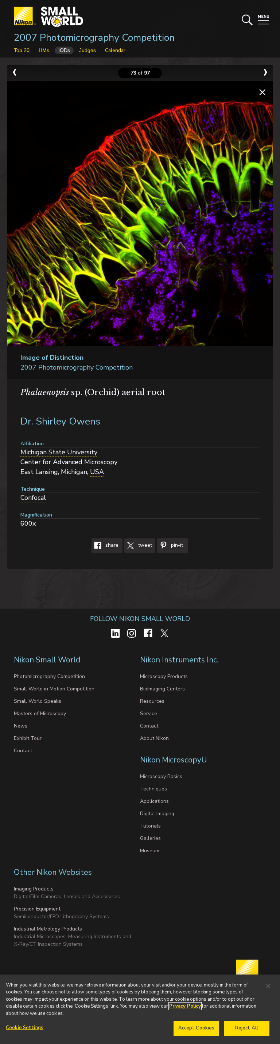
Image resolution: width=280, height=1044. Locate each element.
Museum (149, 850)
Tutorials (150, 825)
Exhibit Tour (28, 738)
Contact (23, 750)
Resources (152, 701)
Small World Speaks (37, 701)
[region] (140, 1009)
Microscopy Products (164, 676)
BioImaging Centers (162, 688)
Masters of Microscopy (40, 713)
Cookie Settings (24, 1027)
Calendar (115, 50)
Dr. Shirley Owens (60, 421)
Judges (87, 50)
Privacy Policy (185, 1006)
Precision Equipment (37, 908)
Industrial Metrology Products (48, 928)
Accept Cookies (196, 1028)
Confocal (33, 497)
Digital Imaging (157, 813)
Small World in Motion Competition (54, 688)
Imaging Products (34, 888)
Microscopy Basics (161, 776)
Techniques (153, 788)
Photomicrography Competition (49, 676)
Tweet (144, 545)
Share (111, 545)
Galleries (150, 838)
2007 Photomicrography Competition (94, 37)
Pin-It (176, 545)
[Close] (268, 986)
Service (148, 713)
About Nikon (154, 738)
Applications (154, 801)
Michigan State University (58, 452)
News (20, 725)
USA (97, 471)
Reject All (246, 1028)
